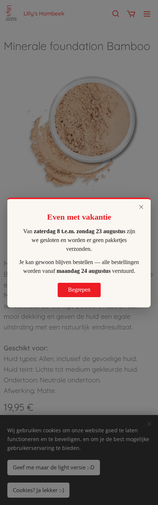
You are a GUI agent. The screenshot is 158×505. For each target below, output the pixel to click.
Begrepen (79, 289)
